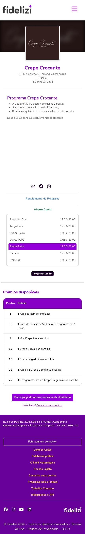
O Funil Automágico (42, 463)
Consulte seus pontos (49, 405)
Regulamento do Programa (43, 198)
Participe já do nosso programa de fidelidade (42, 397)
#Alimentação (42, 274)
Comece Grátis (42, 450)
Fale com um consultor (42, 441)
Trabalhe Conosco (42, 488)
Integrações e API (42, 495)
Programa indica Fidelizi (42, 482)
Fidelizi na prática (42, 456)
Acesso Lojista (43, 469)
